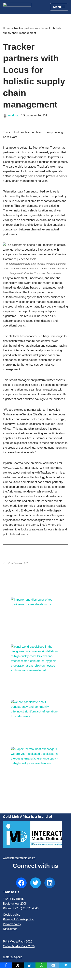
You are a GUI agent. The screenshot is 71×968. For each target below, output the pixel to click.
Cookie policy (11, 914)
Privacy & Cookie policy (18, 919)
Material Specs (12, 957)
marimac (13, 115)
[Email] (53, 965)
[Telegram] (65, 965)
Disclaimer (10, 928)
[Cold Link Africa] (17, 7)
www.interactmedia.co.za (19, 858)
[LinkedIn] (49, 882)
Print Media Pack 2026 (17, 941)
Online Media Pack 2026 (19, 946)
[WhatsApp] (41, 965)
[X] (18, 965)
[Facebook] (21, 882)
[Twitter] (35, 882)
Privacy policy (12, 924)
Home (6, 28)
